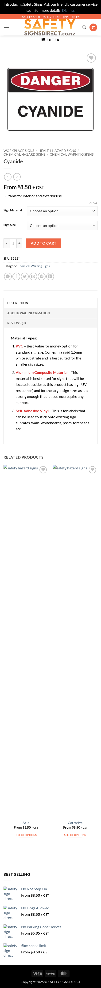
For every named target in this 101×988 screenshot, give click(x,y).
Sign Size (10, 225)
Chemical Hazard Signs (24, 154)
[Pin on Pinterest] (42, 276)
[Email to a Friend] (33, 276)
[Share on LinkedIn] (50, 276)
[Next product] (7, 176)
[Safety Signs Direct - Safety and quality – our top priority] (49, 27)
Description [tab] (17, 303)
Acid (26, 823)
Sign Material (13, 210)
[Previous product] (16, 176)
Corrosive (75, 823)
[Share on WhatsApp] (8, 276)
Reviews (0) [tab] (16, 323)
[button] (6, 27)
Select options (26, 834)
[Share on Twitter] (25, 276)
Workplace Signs (19, 151)
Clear (93, 203)
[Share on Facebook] (16, 276)
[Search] (84, 27)
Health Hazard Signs (57, 151)
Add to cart (44, 243)
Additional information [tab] (28, 313)
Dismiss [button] (68, 10)
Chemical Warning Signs (71, 154)
